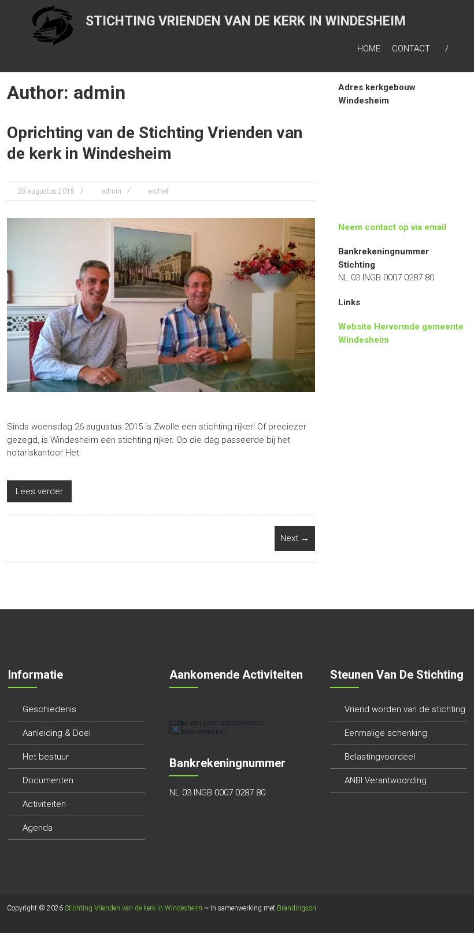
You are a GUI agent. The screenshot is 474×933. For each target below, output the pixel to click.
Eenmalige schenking (386, 733)
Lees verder (39, 491)
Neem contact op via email (392, 227)
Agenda (38, 828)
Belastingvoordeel (380, 756)
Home (368, 48)
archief (159, 191)
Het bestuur (46, 756)
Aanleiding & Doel (57, 733)
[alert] (237, 727)
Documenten (48, 780)
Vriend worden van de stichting (405, 709)
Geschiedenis (49, 709)
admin (111, 191)
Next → (294, 538)
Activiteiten (44, 804)
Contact (411, 48)
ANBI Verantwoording (386, 780)
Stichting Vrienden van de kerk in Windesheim (246, 21)
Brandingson (296, 908)
